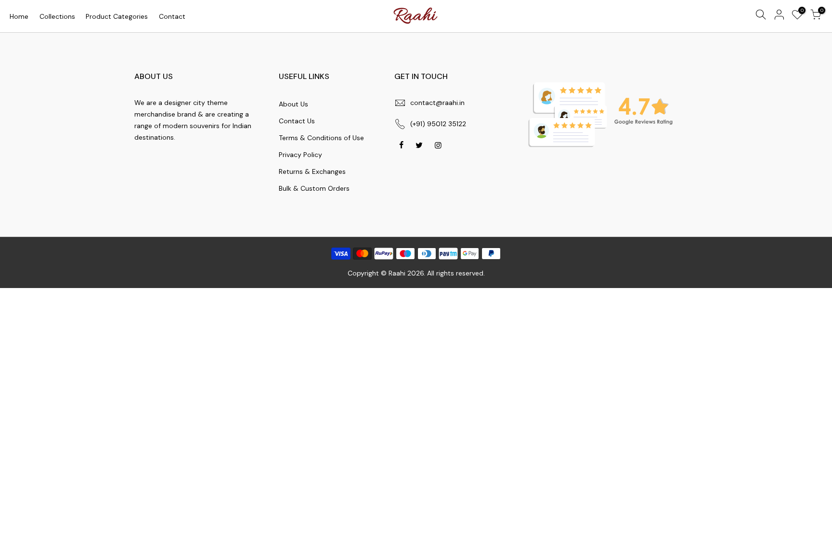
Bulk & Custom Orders (314, 188)
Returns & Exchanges (312, 171)
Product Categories (117, 16)
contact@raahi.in (437, 102)
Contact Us (297, 121)
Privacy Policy (300, 154)
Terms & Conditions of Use (321, 137)
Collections (57, 16)
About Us (293, 104)
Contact (172, 16)
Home (19, 16)
